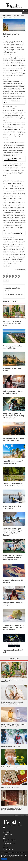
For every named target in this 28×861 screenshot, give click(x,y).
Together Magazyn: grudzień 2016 (14, 294)
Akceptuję (4, 858)
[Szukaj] (25, 13)
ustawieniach (11, 856)
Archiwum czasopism (8, 851)
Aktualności (16, 15)
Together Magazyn (6, 15)
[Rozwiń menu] (1, 10)
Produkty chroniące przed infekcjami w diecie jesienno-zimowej (12, 288)
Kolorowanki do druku (8, 849)
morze (5, 281)
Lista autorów (23, 815)
